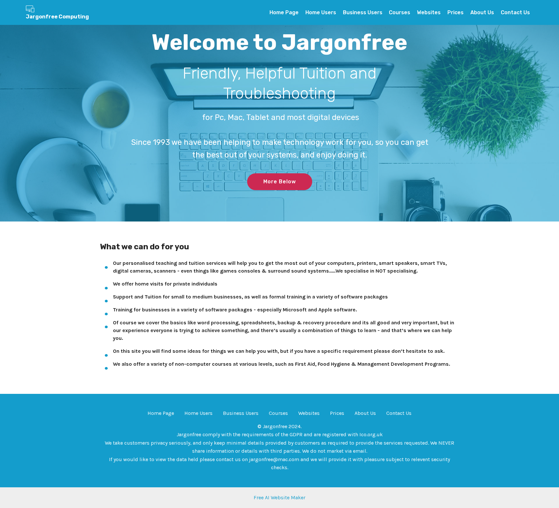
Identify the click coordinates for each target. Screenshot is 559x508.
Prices (455, 12)
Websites (429, 12)
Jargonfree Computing (57, 17)
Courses (399, 12)
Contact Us (515, 12)
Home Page (284, 12)
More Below (279, 181)
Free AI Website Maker (279, 497)
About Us (482, 12)
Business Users (362, 12)
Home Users (320, 12)
